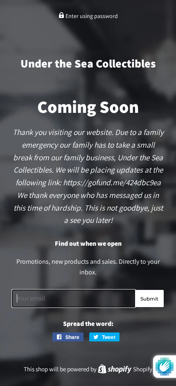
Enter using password (91, 16)
